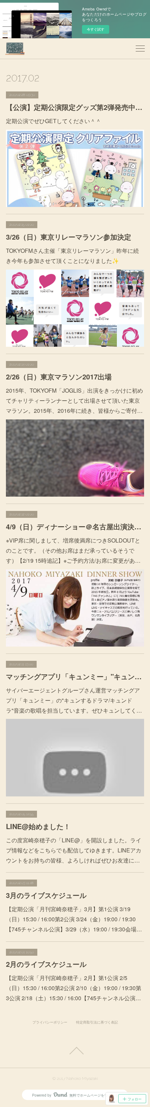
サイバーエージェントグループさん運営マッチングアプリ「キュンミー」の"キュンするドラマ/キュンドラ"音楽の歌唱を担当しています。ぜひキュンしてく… (74, 700)
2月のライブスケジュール (46, 964)
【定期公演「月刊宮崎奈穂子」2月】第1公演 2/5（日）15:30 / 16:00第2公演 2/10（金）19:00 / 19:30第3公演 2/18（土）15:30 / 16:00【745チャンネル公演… (73, 988)
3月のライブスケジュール (46, 895)
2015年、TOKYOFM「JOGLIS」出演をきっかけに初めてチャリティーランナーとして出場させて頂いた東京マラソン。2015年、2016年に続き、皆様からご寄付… (74, 400)
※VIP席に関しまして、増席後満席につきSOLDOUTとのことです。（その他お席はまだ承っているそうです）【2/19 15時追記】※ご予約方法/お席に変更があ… (73, 550)
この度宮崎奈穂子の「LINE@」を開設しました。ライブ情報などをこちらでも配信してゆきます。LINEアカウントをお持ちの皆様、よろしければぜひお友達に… (73, 850)
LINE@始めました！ (38, 826)
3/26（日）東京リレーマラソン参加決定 (68, 237)
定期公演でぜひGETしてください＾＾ (53, 121)
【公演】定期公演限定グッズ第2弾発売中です (75, 107)
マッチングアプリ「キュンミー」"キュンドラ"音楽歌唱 (75, 676)
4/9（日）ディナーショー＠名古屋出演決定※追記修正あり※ (75, 526)
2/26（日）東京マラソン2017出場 (59, 376)
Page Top (75, 1050)
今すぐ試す (95, 29)
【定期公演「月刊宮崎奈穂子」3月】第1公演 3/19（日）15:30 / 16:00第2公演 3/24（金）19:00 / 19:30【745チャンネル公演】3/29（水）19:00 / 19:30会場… (74, 919)
